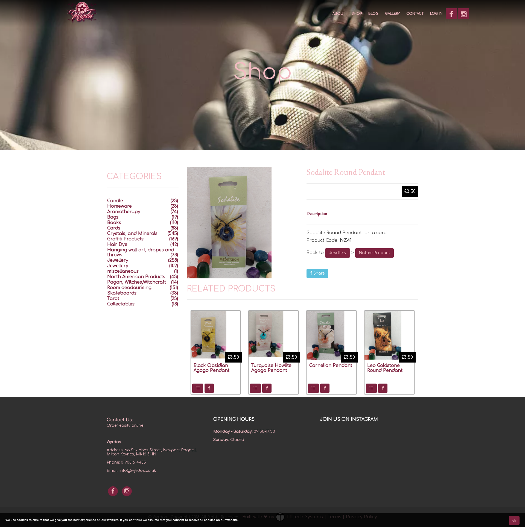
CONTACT (415, 14)
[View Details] (197, 388)
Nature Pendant (374, 253)
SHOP (357, 14)
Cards (113, 228)
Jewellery (337, 253)
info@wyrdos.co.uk (137, 471)
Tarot (113, 298)
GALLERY (392, 14)
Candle (115, 200)
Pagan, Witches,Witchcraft (136, 282)
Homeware (119, 206)
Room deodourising (129, 287)
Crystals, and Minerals (132, 233)
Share (318, 273)
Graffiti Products (125, 239)
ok (514, 520)
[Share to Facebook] (209, 388)
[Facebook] (451, 13)
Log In (436, 14)
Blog (373, 14)
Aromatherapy (123, 211)
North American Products (136, 276)
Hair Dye (117, 244)
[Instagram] (463, 13)
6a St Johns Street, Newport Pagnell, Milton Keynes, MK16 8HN (152, 452)
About (338, 14)
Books (114, 222)
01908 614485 (133, 462)
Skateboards (121, 293)
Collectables (121, 304)
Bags (112, 217)
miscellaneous (123, 271)
